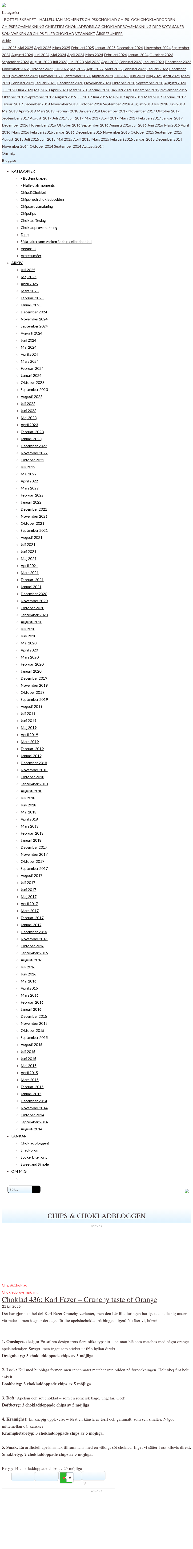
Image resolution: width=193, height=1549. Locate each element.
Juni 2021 (137, 75)
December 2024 (130, 47)
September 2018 (116, 104)
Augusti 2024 (22, 54)
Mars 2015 (100, 139)
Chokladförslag (83, 26)
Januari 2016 (64, 132)
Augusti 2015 (13, 139)
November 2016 (42, 125)
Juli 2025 (9, 47)
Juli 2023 (59, 61)
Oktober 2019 (13, 97)
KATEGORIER (23, 171)
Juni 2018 (177, 104)
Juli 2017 (59, 118)
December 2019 (146, 90)
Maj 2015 (64, 139)
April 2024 (75, 54)
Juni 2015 (48, 139)
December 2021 (34, 509)
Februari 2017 (149, 118)
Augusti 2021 (102, 75)
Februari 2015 (121, 139)
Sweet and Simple (35, 1164)
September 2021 (77, 75)
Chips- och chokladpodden (146, 19)
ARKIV (17, 262)
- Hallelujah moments (60, 19)
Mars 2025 (61, 47)
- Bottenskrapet (19, 19)
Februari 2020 (99, 90)
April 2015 (81, 139)
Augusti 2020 (175, 83)
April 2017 (109, 118)
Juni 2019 (100, 97)
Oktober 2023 (161, 54)
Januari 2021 (45, 83)
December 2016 (15, 125)
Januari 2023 (153, 61)
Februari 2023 (130, 61)
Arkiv (6, 40)
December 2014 (169, 139)
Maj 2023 (92, 61)
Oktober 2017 (168, 111)
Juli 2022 (61, 68)
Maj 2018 (10, 111)
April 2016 (29, 988)
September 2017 (15, 118)
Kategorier (11, 12)
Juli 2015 (31, 139)
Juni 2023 (76, 61)
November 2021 (24, 75)
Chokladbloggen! (35, 1143)
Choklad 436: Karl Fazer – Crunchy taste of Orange (79, 1299)
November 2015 (116, 132)
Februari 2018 (67, 111)
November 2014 (15, 146)
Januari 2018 (89, 111)
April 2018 (27, 111)
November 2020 (97, 83)
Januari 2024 (138, 54)
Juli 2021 (121, 75)
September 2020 (149, 83)
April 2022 (95, 68)
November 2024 (157, 47)
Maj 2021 (154, 75)
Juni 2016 (155, 125)
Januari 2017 (172, 118)
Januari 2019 (12, 104)
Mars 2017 (128, 118)
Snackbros (29, 1150)
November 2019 (173, 90)
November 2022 (15, 68)
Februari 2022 (134, 68)
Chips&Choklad (101, 19)
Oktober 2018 (90, 104)
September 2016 (95, 125)
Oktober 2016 (68, 125)
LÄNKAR (18, 1136)
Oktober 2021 (51, 75)
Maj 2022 (77, 68)
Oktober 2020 (123, 83)
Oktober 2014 (41, 146)
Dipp (156, 26)
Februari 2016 (41, 132)
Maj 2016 (172, 125)
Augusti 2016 (120, 125)
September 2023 (15, 61)
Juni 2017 (76, 118)
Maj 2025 (25, 47)
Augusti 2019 (65, 97)
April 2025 (42, 47)
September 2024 (34, 326)
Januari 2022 (157, 68)
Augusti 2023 (41, 61)
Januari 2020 (121, 90)
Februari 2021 (22, 83)
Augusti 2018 (142, 104)
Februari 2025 (82, 47)
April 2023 (109, 61)
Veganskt (85, 33)
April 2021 (171, 75)
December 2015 (89, 132)
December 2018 (37, 104)
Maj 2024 (58, 54)
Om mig (8, 153)
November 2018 (64, 104)
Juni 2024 (41, 54)
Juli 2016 (139, 125)
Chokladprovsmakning (126, 26)
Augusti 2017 (41, 118)
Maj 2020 (42, 90)
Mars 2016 (20, 132)
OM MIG (19, 1171)
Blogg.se (9, 160)
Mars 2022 (113, 68)
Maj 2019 (117, 97)
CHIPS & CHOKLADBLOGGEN (97, 1215)
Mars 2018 (46, 111)
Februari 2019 (174, 97)
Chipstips (54, 26)
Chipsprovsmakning (23, 26)
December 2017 (114, 111)
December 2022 (178, 61)
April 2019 (134, 97)
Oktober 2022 (41, 68)
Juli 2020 (9, 90)
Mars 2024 (94, 54)
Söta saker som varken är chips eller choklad (56, 241)
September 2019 (39, 97)
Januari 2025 (105, 47)
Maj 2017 (92, 118)
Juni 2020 (25, 90)
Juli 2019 (84, 97)
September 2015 (168, 132)
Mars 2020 (78, 90)
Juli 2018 (161, 104)
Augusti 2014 (93, 146)
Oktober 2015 (142, 132)
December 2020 (70, 83)
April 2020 (59, 90)
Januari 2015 (144, 139)
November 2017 (141, 111)
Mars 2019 (153, 97)
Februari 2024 (115, 54)
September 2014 (67, 146)
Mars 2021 (30, 572)
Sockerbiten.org (34, 1157)
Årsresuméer (109, 33)
